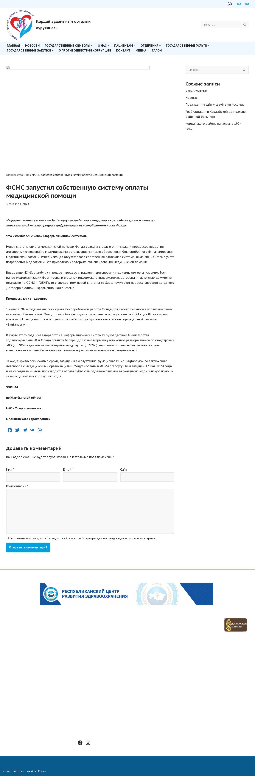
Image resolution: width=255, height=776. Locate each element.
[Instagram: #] (88, 743)
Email (68, 469)
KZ (239, 4)
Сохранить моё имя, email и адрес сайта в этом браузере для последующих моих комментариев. (83, 538)
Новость (192, 97)
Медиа (141, 50)
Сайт (123, 469)
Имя (10, 469)
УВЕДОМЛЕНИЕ (197, 91)
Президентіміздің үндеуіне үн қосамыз (215, 104)
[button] (92, 45)
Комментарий (17, 486)
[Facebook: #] (80, 743)
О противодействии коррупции (85, 50)
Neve (6, 771)
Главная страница (17, 175)
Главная (13, 45)
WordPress (38, 771)
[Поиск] (244, 24)
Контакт (123, 50)
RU (247, 4)
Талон (157, 50)
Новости (32, 45)
